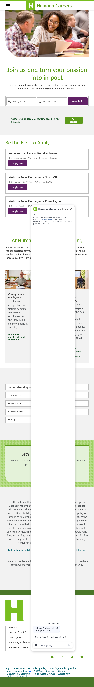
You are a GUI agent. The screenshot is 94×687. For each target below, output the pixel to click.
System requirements (17, 676)
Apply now (17, 163)
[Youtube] (82, 657)
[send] (69, 645)
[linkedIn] (52, 657)
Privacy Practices (22, 668)
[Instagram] (72, 657)
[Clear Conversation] (61, 209)
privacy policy (46, 219)
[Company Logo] (50, 5)
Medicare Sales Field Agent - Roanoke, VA (34, 201)
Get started (73, 120)
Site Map (62, 671)
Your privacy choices (17, 671)
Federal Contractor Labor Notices (24, 550)
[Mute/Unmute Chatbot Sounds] (66, 209)
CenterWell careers (18, 647)
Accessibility (64, 673)
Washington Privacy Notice (63, 668)
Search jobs (15, 637)
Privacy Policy (40, 668)
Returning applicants (19, 642)
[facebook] (62, 657)
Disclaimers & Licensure (18, 673)
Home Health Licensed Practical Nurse (32, 153)
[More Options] (36, 645)
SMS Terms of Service (44, 671)
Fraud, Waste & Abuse (44, 673)
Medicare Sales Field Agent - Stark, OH (32, 177)
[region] (53, 427)
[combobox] (21, 101)
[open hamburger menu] (8, 6)
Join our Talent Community (22, 632)
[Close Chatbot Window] (70, 209)
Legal (8, 668)
